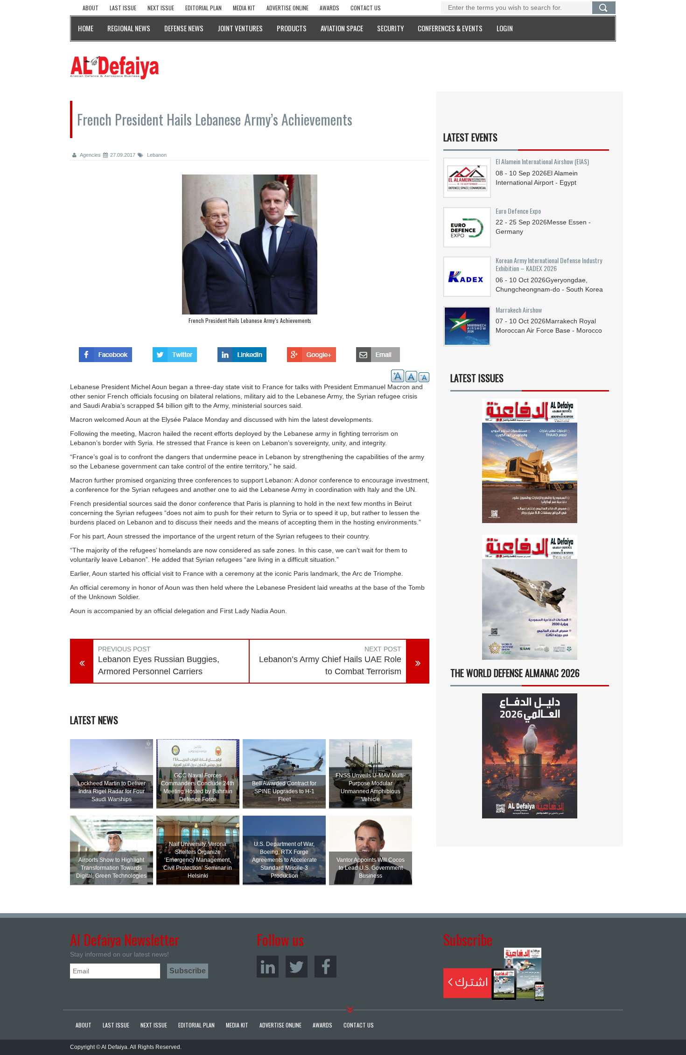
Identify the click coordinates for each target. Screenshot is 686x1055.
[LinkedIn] (268, 967)
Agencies (90, 155)
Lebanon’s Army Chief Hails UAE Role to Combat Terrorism (330, 665)
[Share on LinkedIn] (241, 352)
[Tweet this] (175, 352)
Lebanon (156, 155)
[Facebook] (325, 967)
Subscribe (494, 974)
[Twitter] (297, 967)
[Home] (114, 67)
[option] (249, 251)
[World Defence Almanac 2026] (529, 755)
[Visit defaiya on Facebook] (105, 352)
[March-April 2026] (529, 464)
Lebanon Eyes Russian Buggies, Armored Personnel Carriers (158, 665)
